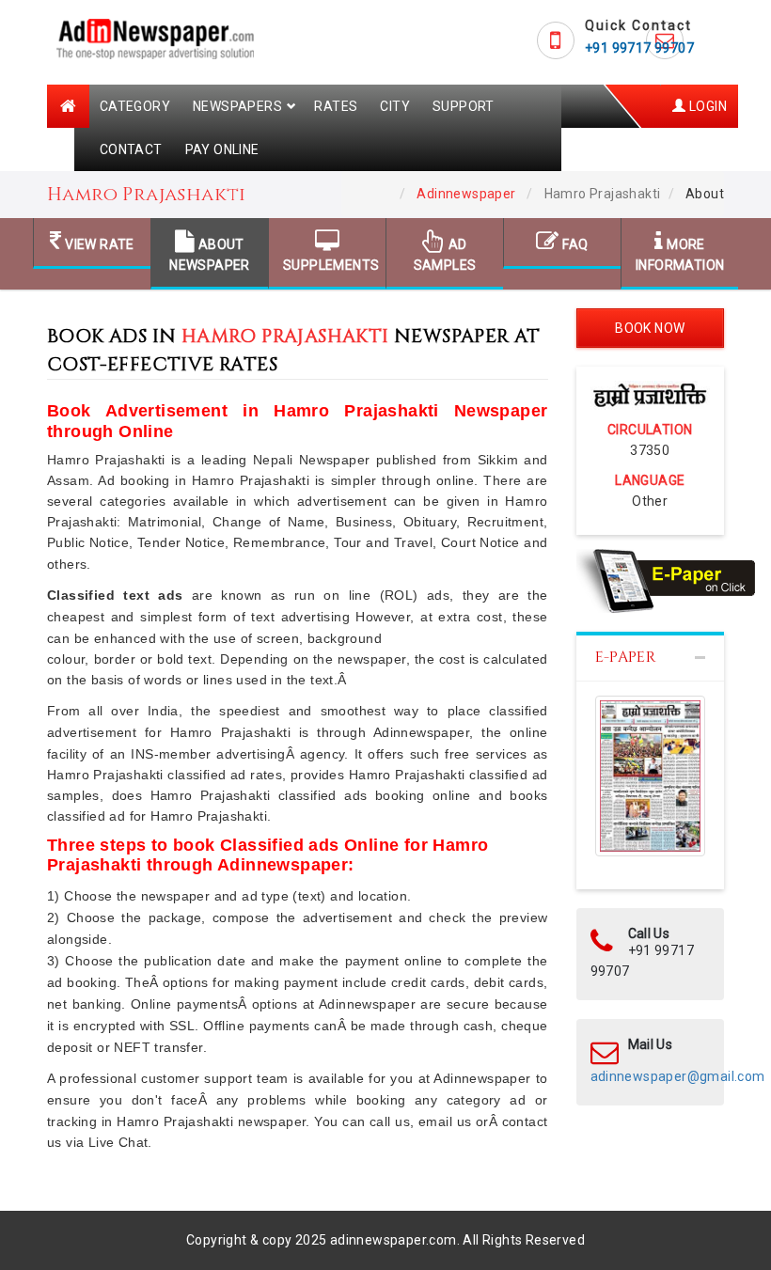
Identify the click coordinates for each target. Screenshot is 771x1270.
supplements (327, 265)
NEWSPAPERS (237, 106)
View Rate (98, 244)
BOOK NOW (649, 328)
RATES (335, 106)
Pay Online (222, 149)
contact (131, 149)
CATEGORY (135, 106)
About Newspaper (209, 255)
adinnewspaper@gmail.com (677, 1076)
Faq (574, 244)
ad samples (445, 255)
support (464, 106)
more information (680, 255)
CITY (395, 106)
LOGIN (706, 106)
